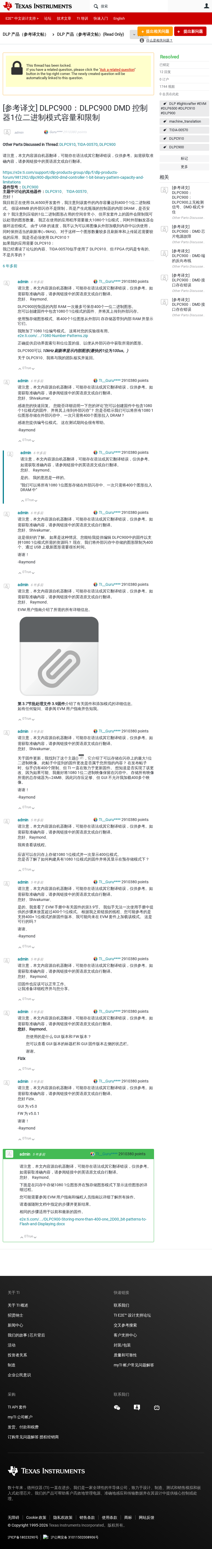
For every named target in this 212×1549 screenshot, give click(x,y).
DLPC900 (176, 147)
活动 (11, 1345)
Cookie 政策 (36, 1517)
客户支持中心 (125, 1335)
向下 (33, 369)
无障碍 (13, 1517)
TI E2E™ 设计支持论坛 (132, 1315)
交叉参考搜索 (125, 1325)
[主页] (41, 6)
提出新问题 (193, 31)
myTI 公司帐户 (20, 1417)
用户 (206, 6)
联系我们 (121, 1305)
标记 (184, 158)
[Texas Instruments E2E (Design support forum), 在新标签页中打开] (137, 1409)
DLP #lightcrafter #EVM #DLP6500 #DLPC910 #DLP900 (183, 108)
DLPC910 (176, 138)
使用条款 (109, 1517)
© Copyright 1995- (28, 1525)
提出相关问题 (157, 31)
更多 (184, 167)
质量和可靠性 (126, 1355)
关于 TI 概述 (18, 1305)
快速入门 (101, 18)
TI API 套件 (17, 1407)
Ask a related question (117, 70)
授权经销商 (49, 1437)
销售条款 (87, 1517)
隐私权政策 (63, 1517)
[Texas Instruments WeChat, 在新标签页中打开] (117, 1409)
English (119, 18)
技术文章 (64, 18)
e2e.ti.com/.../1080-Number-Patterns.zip (53, 335)
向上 (20, 369)
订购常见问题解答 (23, 1437)
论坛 (47, 18)
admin (18, 132)
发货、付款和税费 (23, 1427)
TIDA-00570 (178, 130)
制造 (11, 1365)
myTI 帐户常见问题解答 (134, 1365)
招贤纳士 (15, 1315)
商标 (128, 1517)
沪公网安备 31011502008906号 (75, 1537)
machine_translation (185, 121)
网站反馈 (146, 1517)
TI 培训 (82, 18)
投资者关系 (17, 1355)
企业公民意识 (19, 1375)
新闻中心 (15, 1325)
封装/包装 (122, 1345)
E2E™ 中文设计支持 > (22, 18)
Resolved (169, 56)
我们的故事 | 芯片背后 (26, 1335)
